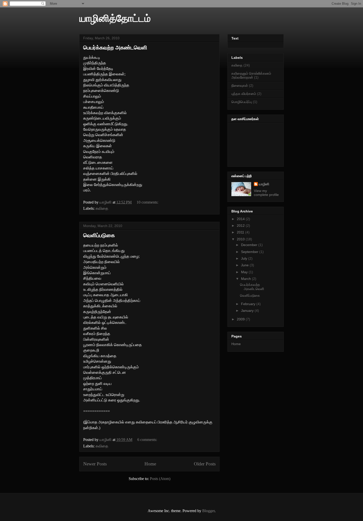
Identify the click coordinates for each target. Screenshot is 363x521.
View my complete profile (266, 193)
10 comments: (148, 202)
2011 (241, 232)
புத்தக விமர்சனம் (243, 94)
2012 (241, 226)
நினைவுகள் (239, 85)
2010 (241, 239)
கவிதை (102, 208)
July (244, 258)
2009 (241, 319)
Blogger (208, 511)
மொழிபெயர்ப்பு (241, 102)
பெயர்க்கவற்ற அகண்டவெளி (115, 47)
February (248, 304)
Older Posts (205, 463)
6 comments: (147, 440)
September (250, 252)
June (245, 265)
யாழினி (264, 184)
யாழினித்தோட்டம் (115, 18)
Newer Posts (95, 463)
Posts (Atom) (160, 479)
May (245, 272)
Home (150, 463)
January (248, 311)
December (249, 245)
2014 (241, 219)
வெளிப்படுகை (99, 235)
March (246, 279)
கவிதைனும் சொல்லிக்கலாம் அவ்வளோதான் (251, 75)
